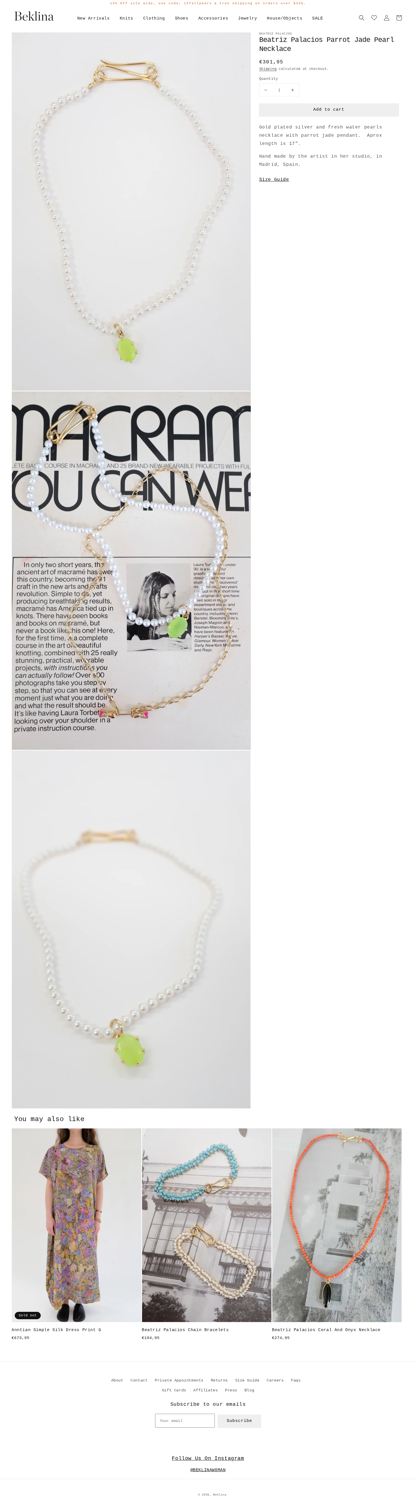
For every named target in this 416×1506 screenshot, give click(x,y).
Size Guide (274, 179)
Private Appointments (179, 1380)
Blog (249, 1390)
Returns (219, 1380)
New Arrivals (93, 18)
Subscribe (239, 1421)
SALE (317, 18)
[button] (361, 18)
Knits (126, 18)
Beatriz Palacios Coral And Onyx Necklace (326, 1330)
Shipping (268, 69)
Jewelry (247, 18)
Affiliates (205, 1390)
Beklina (219, 1494)
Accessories (213, 18)
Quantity (268, 79)
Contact (138, 1380)
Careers (275, 1380)
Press (231, 1390)
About (117, 1380)
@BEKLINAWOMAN (208, 1470)
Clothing (154, 18)
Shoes (181, 18)
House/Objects (284, 18)
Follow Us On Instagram (208, 1458)
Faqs (296, 1380)
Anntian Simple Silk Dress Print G (56, 1330)
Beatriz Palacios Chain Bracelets (185, 1330)
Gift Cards (174, 1390)
